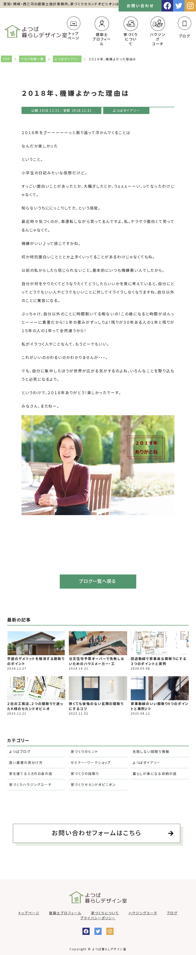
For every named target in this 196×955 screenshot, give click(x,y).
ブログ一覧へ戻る (97, 581)
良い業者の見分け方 (26, 762)
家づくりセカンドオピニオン (93, 784)
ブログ (184, 35)
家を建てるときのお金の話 (30, 773)
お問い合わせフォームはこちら (96, 832)
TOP (6, 59)
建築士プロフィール (65, 912)
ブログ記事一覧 (32, 59)
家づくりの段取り (85, 773)
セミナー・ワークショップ (91, 762)
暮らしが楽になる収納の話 (155, 773)
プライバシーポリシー (97, 917)
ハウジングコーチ (143, 912)
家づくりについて (105, 912)
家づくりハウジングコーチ (30, 784)
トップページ (74, 35)
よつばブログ (20, 751)
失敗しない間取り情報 (151, 751)
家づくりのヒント (84, 751)
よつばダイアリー (67, 59)
